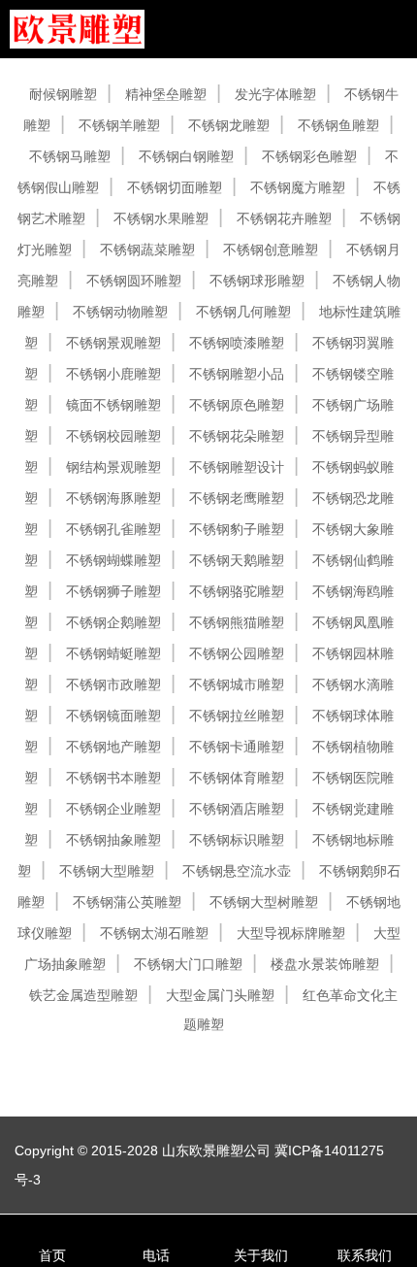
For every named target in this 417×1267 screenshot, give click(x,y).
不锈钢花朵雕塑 (236, 436)
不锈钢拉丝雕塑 (236, 715)
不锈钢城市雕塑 (236, 684)
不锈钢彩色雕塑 (309, 156)
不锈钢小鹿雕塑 (113, 374)
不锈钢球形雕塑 (257, 280)
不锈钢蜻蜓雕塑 (113, 653)
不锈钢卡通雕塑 (236, 746)
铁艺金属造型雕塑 (83, 995)
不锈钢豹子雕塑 (236, 529)
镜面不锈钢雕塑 (113, 405)
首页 (52, 1255)
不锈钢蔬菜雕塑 (147, 249)
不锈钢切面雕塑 (174, 187)
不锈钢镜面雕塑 (113, 715)
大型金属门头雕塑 (220, 995)
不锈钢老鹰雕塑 (236, 498)
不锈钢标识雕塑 (236, 840)
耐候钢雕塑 (63, 94)
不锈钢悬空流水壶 (236, 871)
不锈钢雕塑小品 (236, 374)
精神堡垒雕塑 (166, 94)
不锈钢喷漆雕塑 (236, 342)
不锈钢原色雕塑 (236, 405)
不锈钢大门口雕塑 (188, 964)
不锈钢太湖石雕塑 (154, 933)
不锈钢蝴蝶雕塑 (113, 560)
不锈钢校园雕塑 (113, 436)
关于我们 (261, 1255)
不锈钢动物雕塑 (120, 311)
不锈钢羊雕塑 (119, 125)
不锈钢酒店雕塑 (236, 809)
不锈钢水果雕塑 (160, 218)
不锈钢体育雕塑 (236, 777)
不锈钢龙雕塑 (229, 125)
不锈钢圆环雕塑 (133, 280)
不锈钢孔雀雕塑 (113, 529)
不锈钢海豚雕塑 (113, 498)
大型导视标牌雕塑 (291, 933)
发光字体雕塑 (275, 94)
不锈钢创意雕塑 (270, 249)
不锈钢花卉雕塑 (284, 218)
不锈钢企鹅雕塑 (113, 622)
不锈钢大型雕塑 (106, 871)
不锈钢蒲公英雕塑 (127, 902)
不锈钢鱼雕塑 (338, 125)
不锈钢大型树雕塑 (263, 902)
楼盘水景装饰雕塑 (325, 964)
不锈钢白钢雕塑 (186, 156)
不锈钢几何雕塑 (243, 311)
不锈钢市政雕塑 (113, 684)
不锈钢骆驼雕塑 (236, 591)
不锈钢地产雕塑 (113, 746)
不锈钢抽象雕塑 (113, 840)
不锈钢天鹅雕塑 (236, 560)
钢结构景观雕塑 (113, 467)
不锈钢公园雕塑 (236, 653)
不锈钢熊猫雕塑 (236, 622)
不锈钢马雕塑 (70, 156)
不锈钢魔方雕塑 (297, 187)
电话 (156, 1255)
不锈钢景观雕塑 (113, 342)
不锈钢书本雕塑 (113, 777)
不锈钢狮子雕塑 (113, 591)
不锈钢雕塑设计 (236, 467)
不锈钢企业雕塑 (113, 809)
